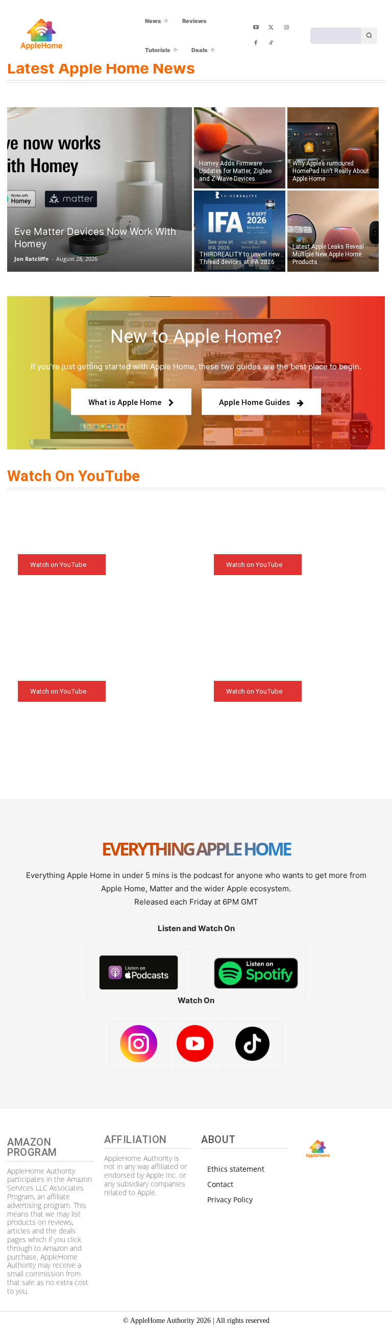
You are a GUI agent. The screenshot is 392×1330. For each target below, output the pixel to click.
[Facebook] (255, 43)
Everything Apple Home (196, 850)
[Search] (369, 36)
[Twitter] (271, 28)
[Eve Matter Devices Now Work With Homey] (99, 189)
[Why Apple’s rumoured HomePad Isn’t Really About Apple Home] (333, 147)
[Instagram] (286, 28)
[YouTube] (255, 28)
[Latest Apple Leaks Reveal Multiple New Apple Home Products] (333, 232)
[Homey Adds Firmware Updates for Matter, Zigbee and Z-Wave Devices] (239, 147)
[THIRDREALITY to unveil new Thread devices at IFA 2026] (239, 232)
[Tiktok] (271, 43)
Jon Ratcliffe (31, 259)
